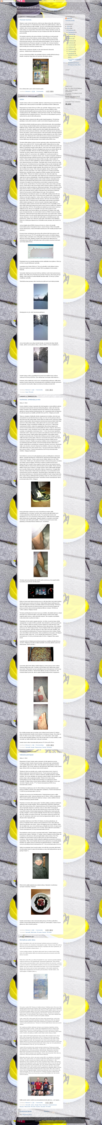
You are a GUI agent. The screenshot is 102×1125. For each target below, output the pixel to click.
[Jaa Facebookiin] (51, 91)
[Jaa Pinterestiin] (53, 91)
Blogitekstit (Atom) (27, 1114)
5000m (22, 99)
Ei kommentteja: (40, 745)
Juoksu (32, 1104)
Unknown (69, 18)
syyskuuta (71, 36)
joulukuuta (71, 30)
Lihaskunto (45, 1104)
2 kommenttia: (40, 91)
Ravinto (44, 747)
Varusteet (49, 747)
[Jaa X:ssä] (50, 91)
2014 (68, 26)
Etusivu (46, 1111)
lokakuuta (71, 34)
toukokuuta (71, 45)
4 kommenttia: (39, 930)
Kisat (27, 392)
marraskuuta (71, 32)
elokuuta (70, 38)
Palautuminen (38, 747)
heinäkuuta (71, 40)
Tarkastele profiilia (70, 20)
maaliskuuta (71, 49)
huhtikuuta (71, 47)
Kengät (32, 747)
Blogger (64, 1121)
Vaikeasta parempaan (26, 755)
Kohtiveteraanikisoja (29, 7)
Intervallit (28, 747)
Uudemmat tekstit (25, 1111)
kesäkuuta (71, 42)
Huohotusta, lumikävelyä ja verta (30, 399)
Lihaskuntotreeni (52, 1104)
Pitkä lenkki (33, 932)
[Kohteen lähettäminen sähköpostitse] (46, 91)
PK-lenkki (31, 392)
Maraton (22, 1106)
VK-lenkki (49, 932)
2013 (68, 28)
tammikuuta (71, 53)
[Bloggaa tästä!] (48, 91)
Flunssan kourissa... (26, 20)
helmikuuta (71, 51)
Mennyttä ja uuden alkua (27, 940)
